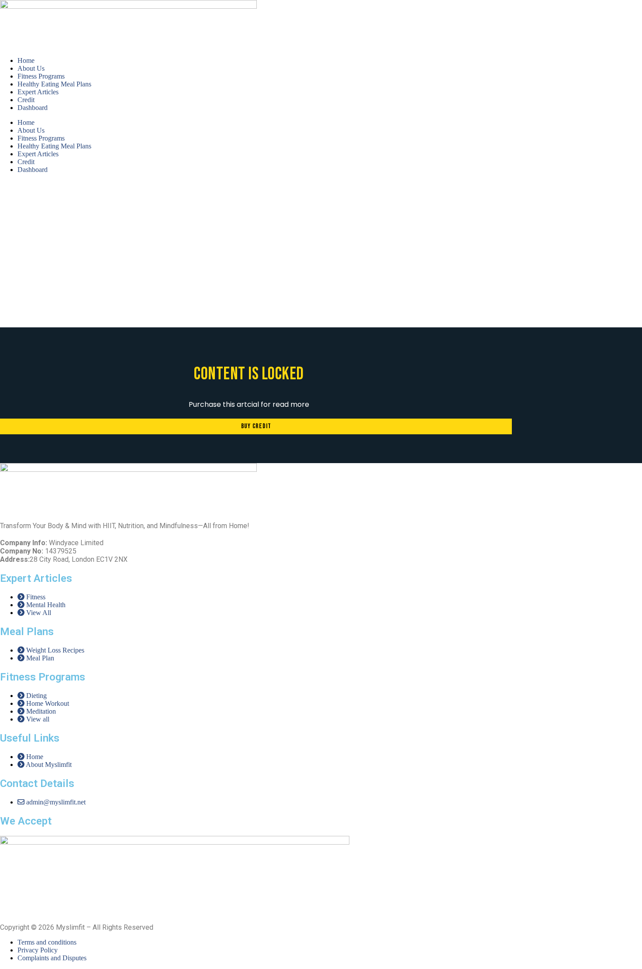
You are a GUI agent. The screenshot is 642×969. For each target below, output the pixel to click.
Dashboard (32, 107)
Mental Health (221, 272)
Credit (26, 99)
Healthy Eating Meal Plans (54, 84)
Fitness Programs (41, 76)
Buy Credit (256, 426)
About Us (31, 68)
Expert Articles (38, 92)
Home (26, 60)
